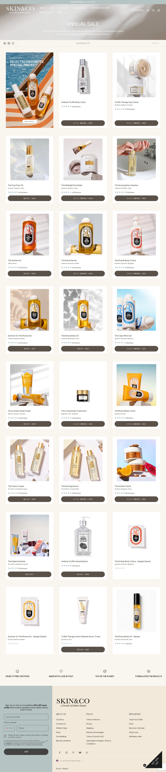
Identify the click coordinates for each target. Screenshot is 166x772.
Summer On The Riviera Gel (20, 335)
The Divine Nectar (69, 260)
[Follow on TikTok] (87, 752)
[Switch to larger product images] (5, 43)
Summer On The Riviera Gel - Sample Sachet (27, 636)
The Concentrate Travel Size (73, 411)
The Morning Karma (69, 486)
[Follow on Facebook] (59, 752)
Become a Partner (63, 740)
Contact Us (61, 723)
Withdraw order (135, 736)
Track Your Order (136, 719)
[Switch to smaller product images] (9, 43)
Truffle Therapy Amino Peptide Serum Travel (80, 636)
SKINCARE (64, 8)
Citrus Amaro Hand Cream (19, 411)
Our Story (60, 719)
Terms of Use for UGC (95, 736)
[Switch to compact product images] (13, 43)
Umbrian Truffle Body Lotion (73, 102)
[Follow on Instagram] (66, 752)
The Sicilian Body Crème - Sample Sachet (133, 561)
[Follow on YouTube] (80, 752)
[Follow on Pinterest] (73, 752)
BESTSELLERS (46, 12)
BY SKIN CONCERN (100, 8)
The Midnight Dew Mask (71, 185)
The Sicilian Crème (123, 486)
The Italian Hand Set (16, 561)
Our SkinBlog (61, 736)
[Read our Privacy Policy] (46, 740)
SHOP (42, 8)
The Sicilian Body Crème (125, 260)
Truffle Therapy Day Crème (127, 102)
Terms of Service (93, 719)
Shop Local (133, 732)
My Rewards (138, 10)
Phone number (10, 722)
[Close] (144, 765)
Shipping (89, 728)
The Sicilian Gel (14, 260)
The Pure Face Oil (15, 185)
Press (58, 732)
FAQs (131, 723)
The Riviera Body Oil (70, 335)
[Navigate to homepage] (73, 703)
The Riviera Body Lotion (125, 411)
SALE (60, 12)
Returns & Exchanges (95, 732)
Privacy (89, 723)
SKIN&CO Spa (61, 728)
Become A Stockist (137, 728)
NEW (52, 8)
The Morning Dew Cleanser (126, 185)
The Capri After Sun (123, 335)
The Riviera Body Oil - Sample (127, 636)
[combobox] (9, 728)
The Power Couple (16, 486)
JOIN (26, 751)
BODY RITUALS (80, 8)
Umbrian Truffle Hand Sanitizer (74, 561)
